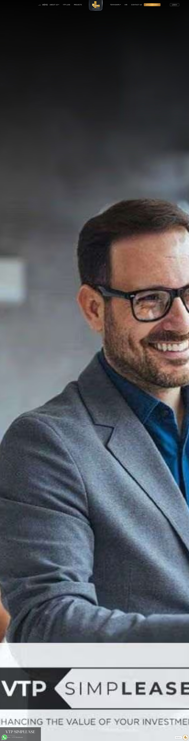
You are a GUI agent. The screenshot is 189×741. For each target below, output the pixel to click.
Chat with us (178, 737)
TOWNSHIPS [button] (115, 4)
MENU (45, 5)
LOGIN (174, 5)
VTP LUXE (66, 4)
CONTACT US (136, 4)
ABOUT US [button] (54, 4)
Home (8, 737)
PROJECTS (78, 4)
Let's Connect (152, 5)
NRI (126, 4)
